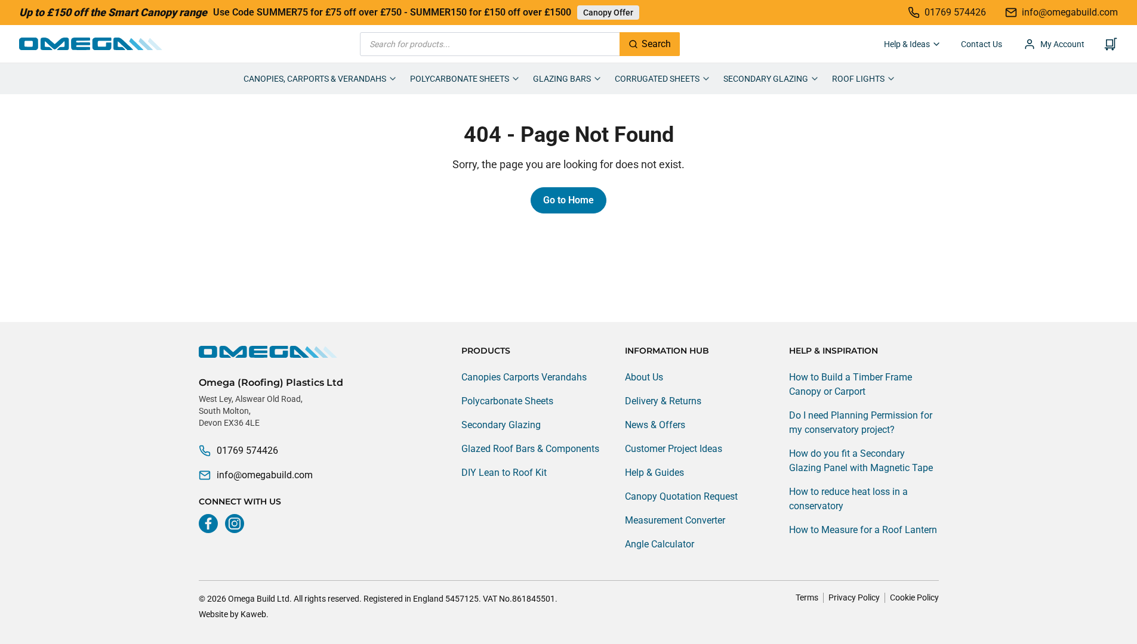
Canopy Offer (608, 12)
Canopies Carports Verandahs (524, 377)
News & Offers (655, 425)
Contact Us (981, 44)
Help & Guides (654, 472)
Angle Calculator (659, 544)
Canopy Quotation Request (681, 496)
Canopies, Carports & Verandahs (315, 78)
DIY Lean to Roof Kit (504, 472)
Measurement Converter (675, 520)
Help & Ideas (907, 44)
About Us (644, 377)
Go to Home (568, 200)
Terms (807, 597)
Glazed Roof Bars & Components (530, 448)
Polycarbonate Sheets (459, 78)
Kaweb (253, 614)
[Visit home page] (271, 352)
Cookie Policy (914, 597)
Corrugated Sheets (657, 78)
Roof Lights (858, 78)
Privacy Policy (854, 597)
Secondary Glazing (765, 78)
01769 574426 (247, 450)
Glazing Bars (562, 78)
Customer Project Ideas (673, 448)
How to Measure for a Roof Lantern (863, 529)
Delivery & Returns (663, 401)
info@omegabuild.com (265, 475)
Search (656, 43)
